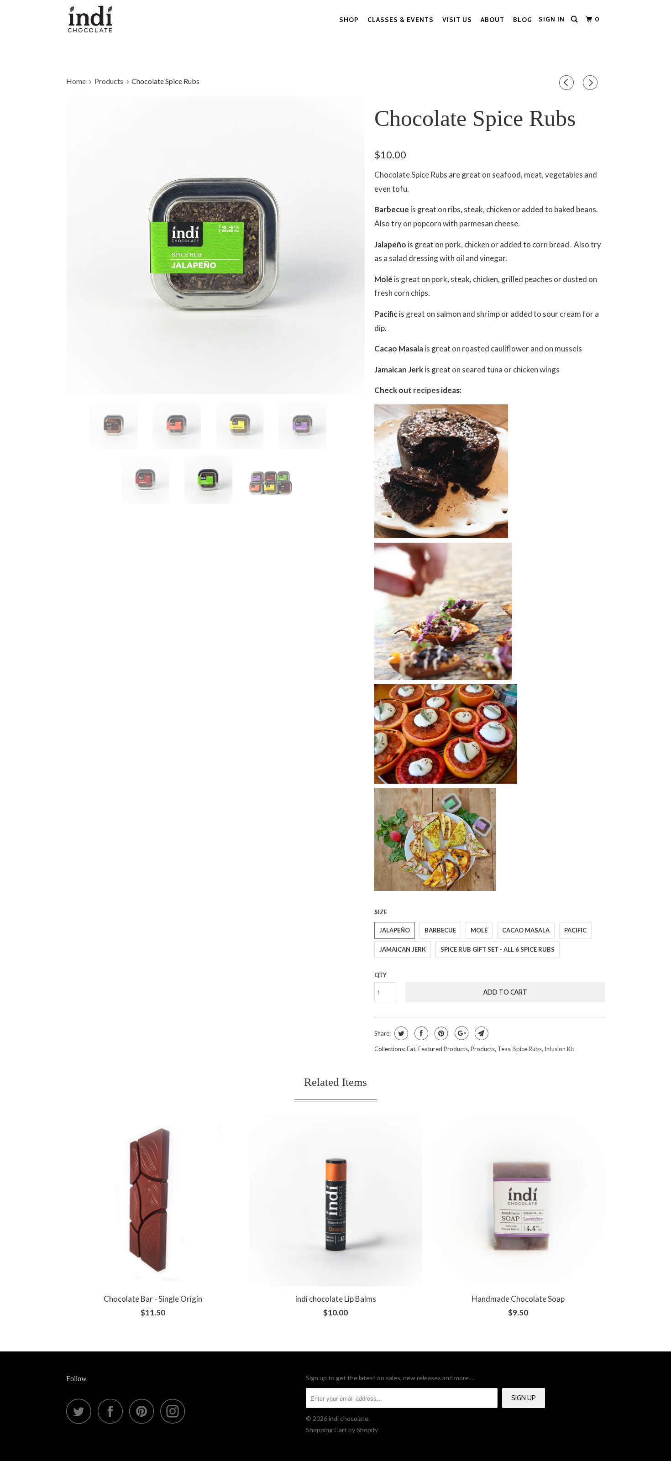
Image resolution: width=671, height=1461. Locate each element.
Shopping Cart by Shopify (342, 1430)
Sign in (552, 19)
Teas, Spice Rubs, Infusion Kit (536, 1049)
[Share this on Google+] (460, 1033)
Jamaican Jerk (402, 949)
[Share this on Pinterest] (440, 1033)
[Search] (575, 19)
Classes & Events (400, 20)
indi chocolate (348, 1418)
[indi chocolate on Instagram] (175, 1411)
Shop (349, 20)
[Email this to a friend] (480, 1033)
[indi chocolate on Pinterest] (144, 1411)
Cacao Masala (526, 930)
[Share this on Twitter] (400, 1033)
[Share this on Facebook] (420, 1033)
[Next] (591, 83)
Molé (479, 930)
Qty (380, 975)
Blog (522, 20)
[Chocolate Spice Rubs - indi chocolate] (215, 245)
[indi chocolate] (90, 19)
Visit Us (457, 20)
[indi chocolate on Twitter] (81, 1411)
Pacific (575, 930)
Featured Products (443, 1049)
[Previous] (568, 83)
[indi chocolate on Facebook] (113, 1411)
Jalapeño (394, 930)
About (492, 20)
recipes (426, 390)
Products (483, 1049)
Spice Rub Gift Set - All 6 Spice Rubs (497, 949)
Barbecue (440, 930)
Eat (411, 1049)
